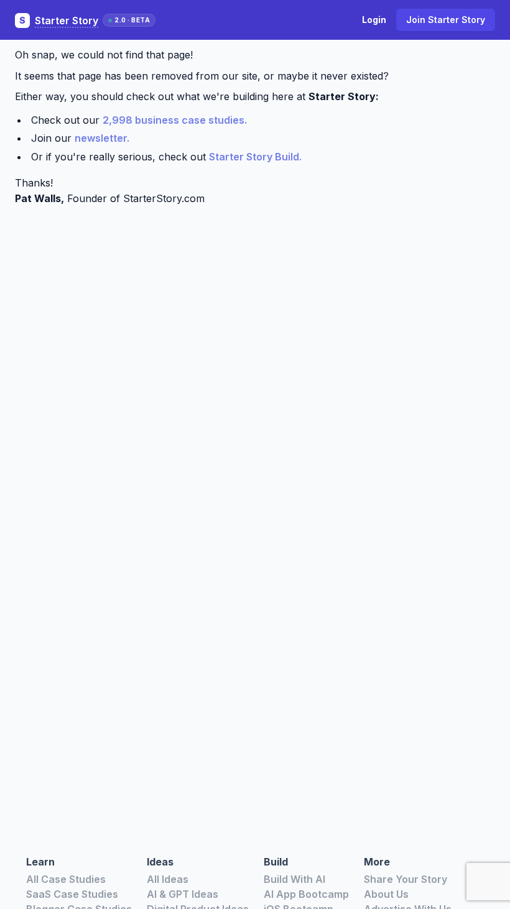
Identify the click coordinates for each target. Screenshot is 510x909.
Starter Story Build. (255, 156)
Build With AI (294, 879)
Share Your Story (405, 879)
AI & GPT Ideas (182, 894)
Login (374, 19)
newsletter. (102, 138)
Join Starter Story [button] (445, 19)
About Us (386, 894)
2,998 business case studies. (175, 120)
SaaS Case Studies (72, 894)
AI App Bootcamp (306, 894)
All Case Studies (66, 879)
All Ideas (167, 879)
